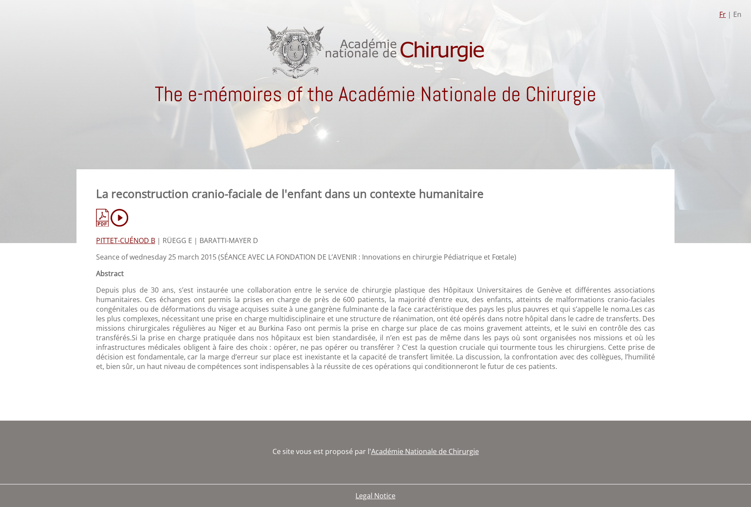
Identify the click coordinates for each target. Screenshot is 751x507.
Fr (722, 14)
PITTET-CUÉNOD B (125, 240)
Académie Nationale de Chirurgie (425, 451)
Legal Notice (375, 495)
